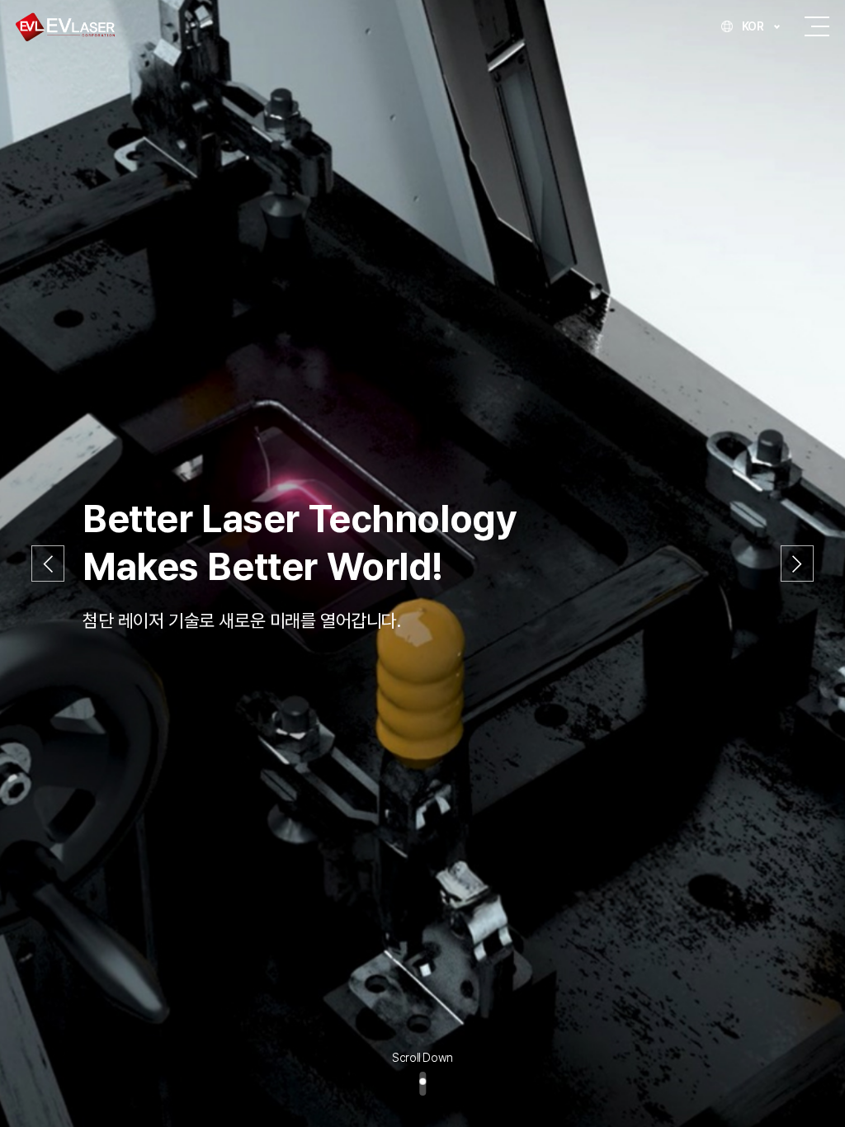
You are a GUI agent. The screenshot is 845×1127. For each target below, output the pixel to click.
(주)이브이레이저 (65, 27)
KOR (753, 26)
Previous (47, 563)
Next (797, 563)
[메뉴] (817, 26)
